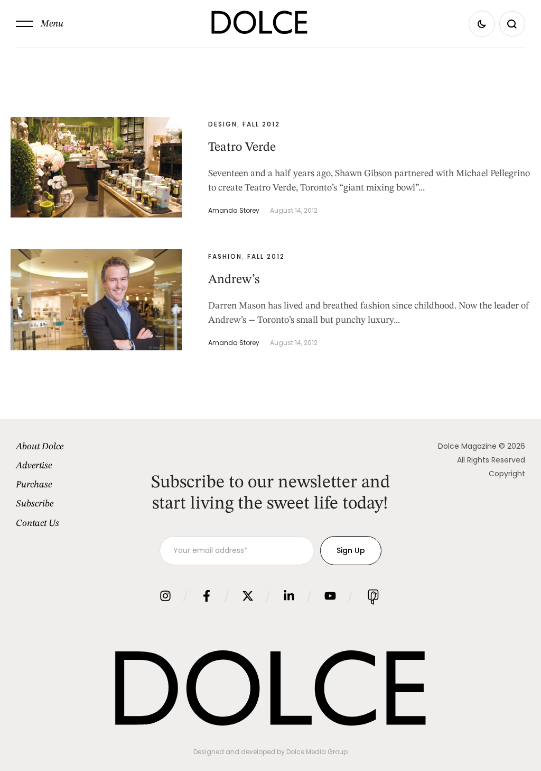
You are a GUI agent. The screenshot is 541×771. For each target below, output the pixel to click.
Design (222, 124)
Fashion (225, 256)
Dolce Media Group (317, 751)
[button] (39, 23)
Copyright (507, 473)
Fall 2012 (261, 124)
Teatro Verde (242, 147)
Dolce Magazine (467, 446)
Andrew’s (233, 280)
